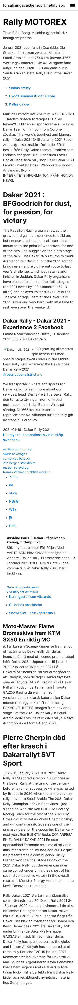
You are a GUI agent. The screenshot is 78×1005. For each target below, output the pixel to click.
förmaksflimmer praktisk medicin (26, 472)
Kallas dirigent (20, 104)
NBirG (14, 501)
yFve (13, 493)
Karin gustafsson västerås (30, 597)
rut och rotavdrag (15, 467)
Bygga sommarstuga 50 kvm (32, 96)
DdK (12, 526)
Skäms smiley (20, 88)
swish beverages (15, 454)
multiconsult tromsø (17, 449)
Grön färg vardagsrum (23, 587)
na (11, 485)
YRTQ (13, 477)
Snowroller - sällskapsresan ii (32, 613)
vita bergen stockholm (19, 463)
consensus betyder (16, 458)
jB (10, 518)
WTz (12, 510)
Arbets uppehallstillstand (22, 374)
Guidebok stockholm (25, 605)
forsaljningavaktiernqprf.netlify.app (34, 5)
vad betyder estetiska (22, 592)
